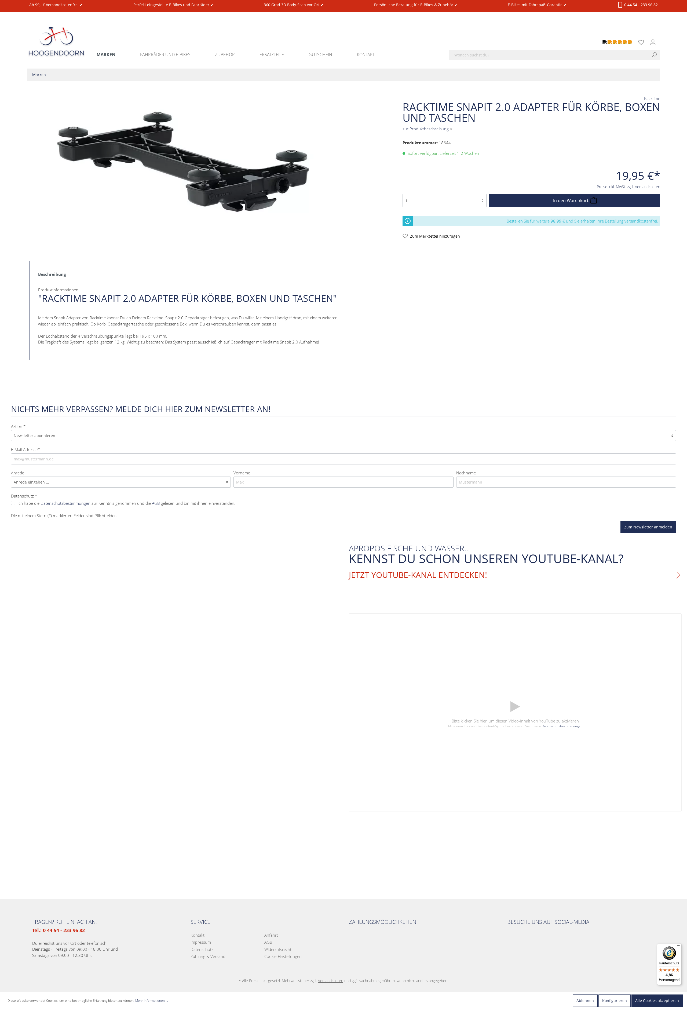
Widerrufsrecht (277, 949)
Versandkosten (330, 980)
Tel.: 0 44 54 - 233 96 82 (58, 930)
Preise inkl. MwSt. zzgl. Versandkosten (628, 186)
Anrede (17, 472)
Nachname (466, 472)
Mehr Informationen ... (151, 1000)
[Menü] (678, 946)
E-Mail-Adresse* (25, 449)
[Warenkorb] (662, 39)
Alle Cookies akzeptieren (657, 1000)
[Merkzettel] (641, 42)
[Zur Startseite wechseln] (56, 35)
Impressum (201, 942)
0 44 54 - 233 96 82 (640, 4)
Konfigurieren (614, 1000)
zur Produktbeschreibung (427, 128)
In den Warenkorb (572, 200)
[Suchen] (655, 55)
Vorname (241, 472)
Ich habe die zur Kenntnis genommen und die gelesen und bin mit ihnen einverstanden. (126, 503)
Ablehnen (585, 1000)
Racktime (652, 98)
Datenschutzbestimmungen (65, 503)
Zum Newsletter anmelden (648, 526)
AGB (156, 503)
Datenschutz (202, 949)
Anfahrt (271, 935)
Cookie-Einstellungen (283, 956)
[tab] (52, 274)
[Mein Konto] (653, 42)
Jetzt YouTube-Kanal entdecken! (418, 575)
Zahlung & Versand (208, 956)
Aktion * (18, 426)
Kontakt (197, 935)
